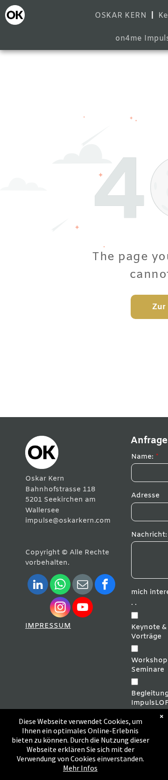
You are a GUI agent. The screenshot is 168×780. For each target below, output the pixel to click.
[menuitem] (122, 15)
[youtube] (82, 608)
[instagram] (60, 608)
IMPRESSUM (48, 626)
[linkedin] (38, 585)
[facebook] (105, 585)
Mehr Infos (80, 768)
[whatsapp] (60, 585)
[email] (82, 585)
